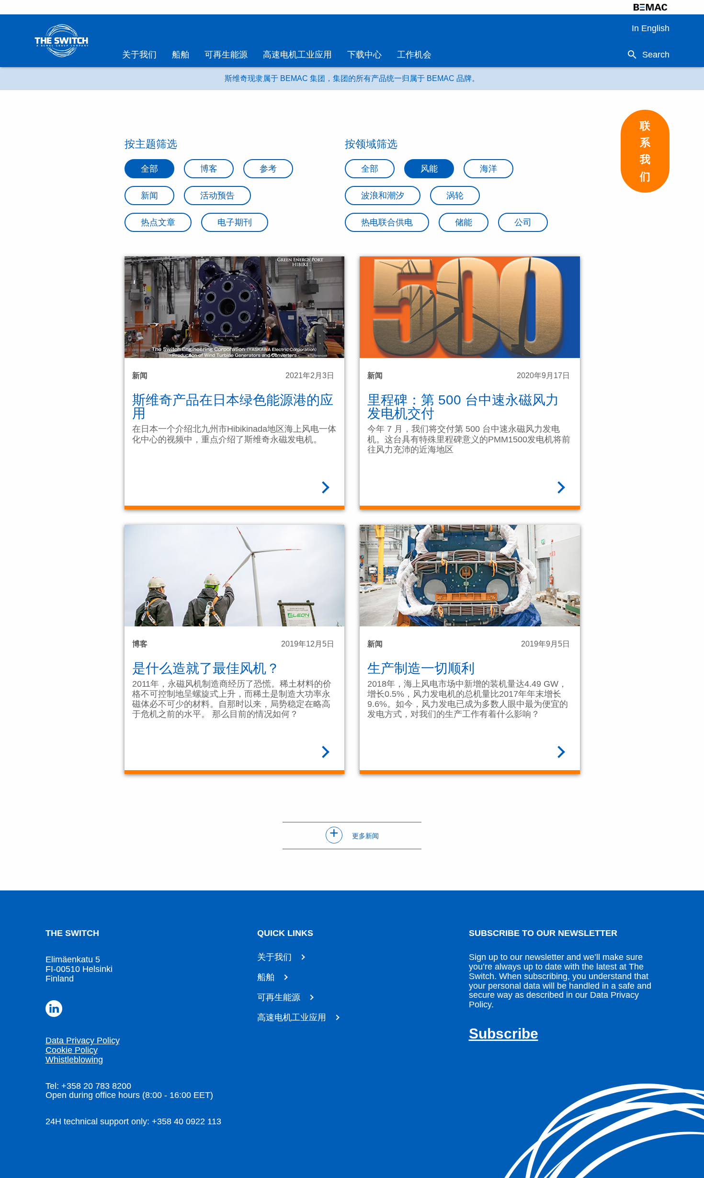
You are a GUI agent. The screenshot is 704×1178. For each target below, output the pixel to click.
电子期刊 (234, 222)
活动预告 (217, 195)
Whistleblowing (74, 1059)
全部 (149, 168)
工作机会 (414, 54)
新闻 (149, 195)
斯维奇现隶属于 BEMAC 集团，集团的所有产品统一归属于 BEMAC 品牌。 (352, 78)
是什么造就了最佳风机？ (206, 668)
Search (656, 54)
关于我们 (139, 54)
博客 (208, 168)
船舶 (180, 54)
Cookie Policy (71, 1050)
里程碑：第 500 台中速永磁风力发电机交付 (463, 406)
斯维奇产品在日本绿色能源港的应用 (232, 406)
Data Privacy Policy (82, 1040)
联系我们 (645, 151)
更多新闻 (354, 836)
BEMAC (650, 7)
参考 (268, 168)
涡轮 (455, 195)
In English (651, 28)
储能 (463, 222)
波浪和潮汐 (382, 195)
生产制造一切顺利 (421, 668)
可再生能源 (226, 54)
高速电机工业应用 (297, 54)
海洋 (488, 168)
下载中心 (364, 54)
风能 (429, 168)
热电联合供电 (387, 222)
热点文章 (158, 222)
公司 (523, 222)
